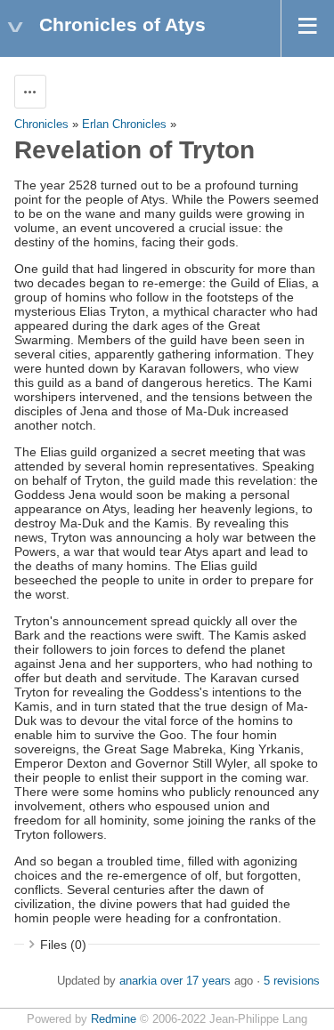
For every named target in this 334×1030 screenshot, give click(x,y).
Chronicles (41, 124)
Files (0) (63, 944)
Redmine (113, 1019)
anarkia (138, 981)
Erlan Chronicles (124, 124)
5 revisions (292, 981)
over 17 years (195, 981)
